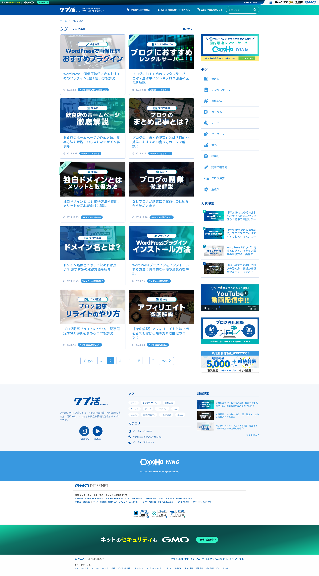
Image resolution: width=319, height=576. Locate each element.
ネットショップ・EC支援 (105, 568)
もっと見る (251, 434)
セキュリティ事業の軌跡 (202, 501)
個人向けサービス (213, 568)
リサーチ (168, 568)
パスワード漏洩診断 (134, 498)
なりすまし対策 (183, 502)
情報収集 (178, 568)
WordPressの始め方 (140, 9)
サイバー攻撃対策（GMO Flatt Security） (158, 502)
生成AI (180, 414)
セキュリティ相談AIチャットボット (179, 498)
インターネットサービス (84, 568)
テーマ (148, 408)
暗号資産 (199, 568)
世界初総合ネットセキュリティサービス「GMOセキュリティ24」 (99, 498)
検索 (255, 10)
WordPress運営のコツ (212, 9)
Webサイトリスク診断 (154, 498)
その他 (225, 568)
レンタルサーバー (151, 402)
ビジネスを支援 (124, 568)
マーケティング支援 (154, 568)
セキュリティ (138, 568)
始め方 (134, 402)
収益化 (134, 414)
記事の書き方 (149, 414)
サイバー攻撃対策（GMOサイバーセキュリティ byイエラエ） (116, 502)
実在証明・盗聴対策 (82, 502)
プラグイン (162, 408)
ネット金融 (189, 568)
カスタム (135, 408)
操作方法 (169, 402)
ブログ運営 (166, 414)
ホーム (63, 20)
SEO (175, 408)
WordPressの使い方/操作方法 (175, 9)
